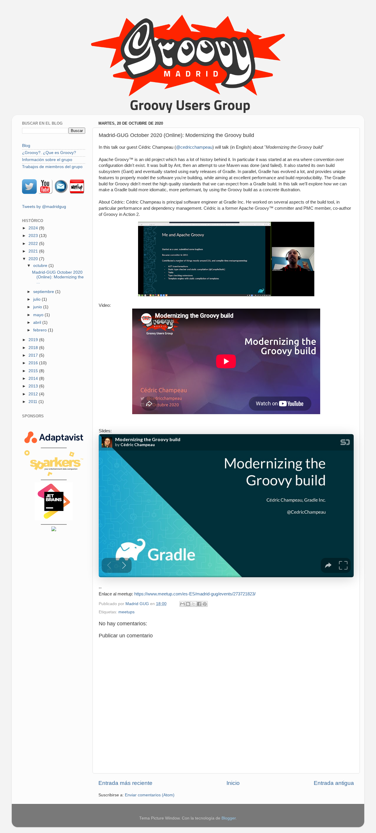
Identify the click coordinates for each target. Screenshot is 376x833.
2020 (33, 259)
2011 (33, 401)
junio (38, 307)
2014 (33, 378)
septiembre (44, 291)
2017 (33, 355)
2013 (33, 386)
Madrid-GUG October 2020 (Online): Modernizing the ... (58, 277)
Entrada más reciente (125, 783)
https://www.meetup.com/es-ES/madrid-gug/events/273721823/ (195, 594)
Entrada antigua (334, 783)
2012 (33, 394)
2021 (33, 251)
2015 (33, 371)
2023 (33, 235)
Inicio (233, 783)
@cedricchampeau (194, 147)
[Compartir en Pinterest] (205, 604)
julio (37, 299)
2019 (33, 340)
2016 (33, 363)
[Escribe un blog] (188, 604)
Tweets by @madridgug (44, 206)
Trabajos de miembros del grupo (52, 167)
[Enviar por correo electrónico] (182, 604)
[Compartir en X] (194, 604)
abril (37, 322)
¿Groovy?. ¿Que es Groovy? (49, 152)
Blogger (228, 818)
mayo (39, 315)
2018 (33, 348)
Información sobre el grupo (47, 160)
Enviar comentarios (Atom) (149, 795)
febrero (40, 330)
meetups (126, 612)
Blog (26, 145)
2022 (33, 243)
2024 (33, 228)
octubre (40, 265)
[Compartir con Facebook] (199, 604)
